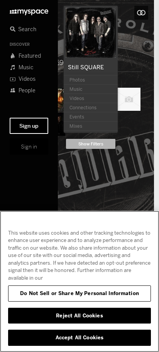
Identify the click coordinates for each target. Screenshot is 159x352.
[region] (79, 281)
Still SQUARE (86, 67)
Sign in (29, 146)
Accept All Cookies (79, 337)
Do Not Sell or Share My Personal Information (79, 293)
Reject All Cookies (79, 315)
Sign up (29, 125)
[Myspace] (29, 10)
